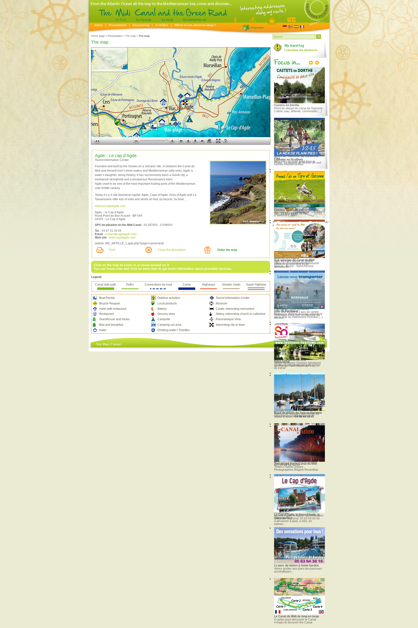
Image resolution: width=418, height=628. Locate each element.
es (296, 26)
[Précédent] (311, 63)
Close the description (172, 250)
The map (130, 35)
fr (302, 26)
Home (99, 25)
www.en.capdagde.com (110, 206)
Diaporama (246, 28)
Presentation (118, 25)
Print (112, 250)
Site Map (102, 344)
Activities (161, 25)
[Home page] (209, 21)
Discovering (141, 25)
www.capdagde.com (122, 237)
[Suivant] (316, 63)
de (284, 26)
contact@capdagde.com (121, 234)
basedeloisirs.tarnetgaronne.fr (294, 416)
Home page (98, 35)
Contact (116, 344)
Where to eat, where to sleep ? (195, 25)
